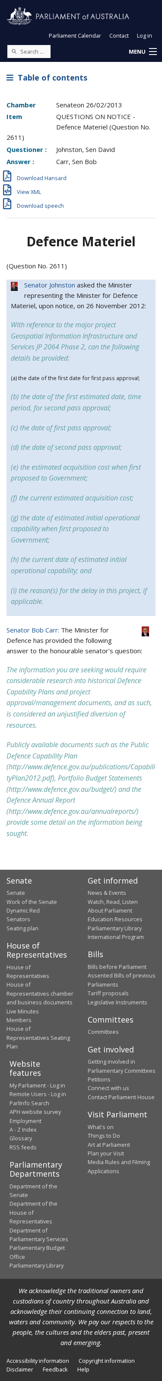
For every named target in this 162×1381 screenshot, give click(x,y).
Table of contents (50, 77)
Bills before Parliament (117, 967)
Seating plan (22, 928)
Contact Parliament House (121, 1097)
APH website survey (35, 1112)
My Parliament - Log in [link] (37, 1085)
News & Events (107, 893)
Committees (103, 1032)
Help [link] (83, 1369)
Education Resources (115, 919)
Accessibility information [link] (37, 1361)
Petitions (99, 1079)
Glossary (21, 1138)
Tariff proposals (108, 993)
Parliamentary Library (115, 928)
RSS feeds (23, 1147)
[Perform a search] (13, 51)
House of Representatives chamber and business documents (39, 993)
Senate (15, 893)
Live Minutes (22, 1011)
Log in (144, 35)
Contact (119, 35)
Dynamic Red (23, 910)
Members (19, 1020)
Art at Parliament (109, 1145)
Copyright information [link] (107, 1361)
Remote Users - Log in (38, 1094)
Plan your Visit (106, 1153)
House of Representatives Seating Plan (38, 1037)
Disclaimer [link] (19, 1369)
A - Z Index (23, 1129)
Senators (18, 919)
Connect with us (108, 1088)
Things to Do (104, 1135)
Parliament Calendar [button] (75, 35)
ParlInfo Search (29, 1103)
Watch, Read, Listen (113, 902)
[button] (142, 52)
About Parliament (110, 910)
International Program (116, 937)
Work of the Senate (31, 902)
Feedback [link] (55, 1369)
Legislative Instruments (117, 1002)
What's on (101, 1127)
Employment (25, 1121)
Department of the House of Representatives (33, 1212)
